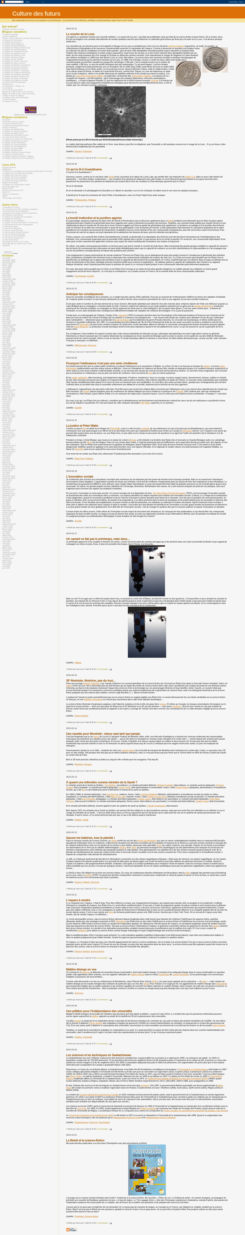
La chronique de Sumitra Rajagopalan (17, 224)
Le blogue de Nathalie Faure (14, 53)
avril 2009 (6, 338)
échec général (96, 1023)
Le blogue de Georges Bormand (15, 125)
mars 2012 (6, 402)
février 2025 (7, 562)
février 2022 (7, 549)
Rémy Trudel (124, 787)
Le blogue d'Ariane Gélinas (13, 57)
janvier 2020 (7, 528)
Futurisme (87, 151)
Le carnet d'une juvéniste (12, 90)
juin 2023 (6, 557)
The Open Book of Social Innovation (169, 493)
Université (87, 1037)
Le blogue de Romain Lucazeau (15, 141)
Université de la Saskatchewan (193, 1069)
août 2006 (6, 277)
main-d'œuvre (219, 1025)
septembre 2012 (9, 411)
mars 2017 (6, 482)
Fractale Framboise (10, 34)
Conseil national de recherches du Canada (98, 1095)
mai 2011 (6, 382)
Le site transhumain (10, 240)
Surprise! (6, 245)
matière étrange (138, 974)
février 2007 (7, 289)
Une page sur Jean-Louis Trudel (15, 242)
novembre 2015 (8, 467)
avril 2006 (6, 270)
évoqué (77, 1021)
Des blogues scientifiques (12, 215)
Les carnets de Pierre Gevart (14, 137)
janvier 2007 (7, 287)
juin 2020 (6, 534)
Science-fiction (81, 716)
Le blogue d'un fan (9, 101)
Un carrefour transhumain (12, 238)
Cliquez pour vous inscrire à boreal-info (30, 114)
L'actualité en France (10, 207)
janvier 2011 (7, 375)
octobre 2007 (7, 304)
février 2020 (7, 530)
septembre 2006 (9, 279)
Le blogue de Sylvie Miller (12, 148)
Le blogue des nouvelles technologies (17, 173)
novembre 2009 (8, 352)
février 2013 (7, 421)
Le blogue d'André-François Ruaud (16, 152)
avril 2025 (6, 566)
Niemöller (79, 449)
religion (206, 366)
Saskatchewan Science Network (160, 1118)
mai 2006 (6, 272)
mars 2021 (6, 541)
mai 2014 (6, 440)
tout (83, 790)
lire (84, 428)
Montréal (79, 764)
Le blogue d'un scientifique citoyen (16, 185)
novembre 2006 (8, 283)
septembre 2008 (9, 325)
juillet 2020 (6, 535)
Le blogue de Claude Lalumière (15, 67)
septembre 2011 (9, 390)
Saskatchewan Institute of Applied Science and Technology (174, 1079)
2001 (146, 984)
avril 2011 (6, 381)
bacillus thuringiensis (203, 306)
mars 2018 (6, 499)
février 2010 (7, 358)
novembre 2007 (8, 306)
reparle (86, 391)
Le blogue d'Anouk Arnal (12, 124)
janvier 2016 (7, 470)
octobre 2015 (7, 465)
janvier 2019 (7, 514)
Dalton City (190, 177)
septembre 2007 (9, 302)
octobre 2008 (7, 327)
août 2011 (6, 388)
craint (204, 981)
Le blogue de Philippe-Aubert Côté (16, 48)
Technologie (104, 1122)
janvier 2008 (7, 310)
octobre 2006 (7, 281)
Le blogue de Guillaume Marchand (16, 73)
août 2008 (6, 323)
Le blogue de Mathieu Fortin (13, 55)
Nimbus (122, 847)
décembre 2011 (8, 396)
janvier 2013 (7, 419)
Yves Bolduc (110, 785)
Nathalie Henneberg (93, 699)
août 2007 (6, 300)
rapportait (122, 315)
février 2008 (7, 312)
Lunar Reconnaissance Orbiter (89, 76)
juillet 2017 (6, 488)
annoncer (85, 972)
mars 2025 (6, 564)
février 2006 (7, 266)
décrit (89, 442)
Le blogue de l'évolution (12, 219)
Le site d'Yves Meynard (11, 228)
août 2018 (6, 509)
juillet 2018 (6, 507)
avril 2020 (6, 532)
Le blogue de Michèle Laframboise (16, 65)
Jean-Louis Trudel (7, 253)
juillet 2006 (6, 275)
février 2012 (7, 400)
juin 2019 (6, 518)
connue (162, 704)
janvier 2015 (7, 453)
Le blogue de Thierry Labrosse (14, 61)
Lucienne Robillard (148, 794)
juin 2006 (6, 273)
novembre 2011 (8, 394)
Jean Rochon (112, 794)
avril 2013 (6, 425)
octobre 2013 (7, 432)
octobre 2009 (7, 350)
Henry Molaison (81, 327)
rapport (88, 875)
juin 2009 (6, 342)
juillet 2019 (6, 520)
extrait (69, 686)
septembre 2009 (9, 348)
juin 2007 (6, 296)
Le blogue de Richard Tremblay (15, 78)
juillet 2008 (6, 321)
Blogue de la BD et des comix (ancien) (17, 92)
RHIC (154, 981)
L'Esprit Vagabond (9, 36)
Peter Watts (145, 403)
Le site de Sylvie (9, 99)
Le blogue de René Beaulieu (13, 46)
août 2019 (6, 522)
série (111, 912)
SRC (111, 1115)
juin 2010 (6, 365)
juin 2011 (6, 384)
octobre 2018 (7, 513)
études (216, 926)
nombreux (176, 706)
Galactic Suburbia (91, 683)
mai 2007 (6, 294)
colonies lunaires (176, 46)
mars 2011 (6, 379)
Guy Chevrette (88, 799)
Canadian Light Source (216, 1111)
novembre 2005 (8, 260)
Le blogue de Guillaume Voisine (15, 80)
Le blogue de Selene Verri (12, 154)
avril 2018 (6, 501)
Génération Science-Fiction (13, 122)
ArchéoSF (6, 120)
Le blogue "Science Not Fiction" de (20, 223)
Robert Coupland (148, 1108)
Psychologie (80, 276)
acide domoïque (122, 320)
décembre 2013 (8, 436)
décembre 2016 (8, 478)
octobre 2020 (7, 537)
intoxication (84, 324)
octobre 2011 (7, 392)
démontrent (121, 921)
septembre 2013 (9, 430)
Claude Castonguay (156, 806)
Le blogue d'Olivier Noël (12, 150)
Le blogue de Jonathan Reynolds (15, 74)
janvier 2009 (7, 333)
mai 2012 (6, 405)
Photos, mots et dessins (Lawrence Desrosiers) (21, 38)
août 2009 (6, 346)
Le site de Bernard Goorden (13, 234)
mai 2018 (6, 503)
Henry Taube (76, 1076)
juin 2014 (6, 442)
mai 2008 (6, 317)
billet (170, 221)
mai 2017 (6, 484)
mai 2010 (6, 363)
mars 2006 (6, 268)
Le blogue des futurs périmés (14, 179)
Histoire (86, 882)
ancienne (145, 1085)
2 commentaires (102, 1223)
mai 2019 (6, 516)
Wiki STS (6, 192)
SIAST (205, 1079)
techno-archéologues (146, 841)
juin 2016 (6, 474)
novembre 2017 (8, 493)
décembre (187, 431)
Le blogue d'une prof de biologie (15, 97)
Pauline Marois (182, 787)
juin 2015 (6, 461)
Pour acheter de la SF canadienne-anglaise (20, 209)
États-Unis (79, 459)
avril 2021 (6, 543)
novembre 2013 (8, 434)
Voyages (88, 764)
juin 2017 (6, 486)
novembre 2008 (8, 329)
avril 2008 (6, 315)
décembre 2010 (8, 373)
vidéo (187, 873)
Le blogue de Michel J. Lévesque (15, 71)
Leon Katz (81, 1108)
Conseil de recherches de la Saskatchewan (88, 1115)
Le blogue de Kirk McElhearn (14, 143)
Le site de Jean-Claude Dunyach (15, 232)
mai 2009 (6, 340)
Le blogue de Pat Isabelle (12, 59)
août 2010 (6, 369)
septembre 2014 (9, 446)
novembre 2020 (8, 539)
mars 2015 (6, 455)
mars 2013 (6, 423)
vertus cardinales (79, 378)
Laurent (175, 974)
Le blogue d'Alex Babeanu (13, 44)
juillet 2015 (6, 463)
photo (111, 177)
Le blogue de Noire (10, 226)
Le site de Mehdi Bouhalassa (14, 82)
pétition (95, 1016)
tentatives (82, 930)
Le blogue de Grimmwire (12, 40)
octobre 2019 (7, 526)
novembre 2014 (8, 449)
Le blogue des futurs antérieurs (15, 181)
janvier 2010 (7, 356)
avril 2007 (6, 293)
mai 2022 (6, 551)
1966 (133, 847)
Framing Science (9, 167)
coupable (145, 428)
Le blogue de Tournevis (11, 42)
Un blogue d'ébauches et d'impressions (18, 158)
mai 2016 (6, 472)
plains (96, 737)
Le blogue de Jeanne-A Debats (14, 131)
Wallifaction (6, 169)
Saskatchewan (81, 1122)
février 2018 (7, 497)
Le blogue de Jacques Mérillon (14, 145)
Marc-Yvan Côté (118, 797)
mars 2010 (6, 359)
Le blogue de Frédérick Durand (15, 52)
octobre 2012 (7, 413)
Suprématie (164, 974)
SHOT (4, 196)
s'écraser (155, 80)
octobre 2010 (7, 371)
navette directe (128, 750)
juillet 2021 (6, 547)
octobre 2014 (7, 447)
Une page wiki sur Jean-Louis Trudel (17, 244)
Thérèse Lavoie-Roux (157, 797)
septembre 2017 (9, 490)
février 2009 (7, 335)
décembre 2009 (8, 354)
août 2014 (6, 444)
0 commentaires (102, 158)
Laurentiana (7, 88)
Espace (78, 151)
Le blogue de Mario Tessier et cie (15, 76)
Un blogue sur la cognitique (13, 221)
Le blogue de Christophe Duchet (15, 135)
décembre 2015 (8, 469)
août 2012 (6, 409)
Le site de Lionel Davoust (12, 230)
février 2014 (7, 438)
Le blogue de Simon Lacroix (13, 63)
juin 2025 (6, 568)
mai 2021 (6, 545)
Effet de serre (81, 345)
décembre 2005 (8, 262)
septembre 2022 (9, 553)
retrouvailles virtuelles (141, 76)
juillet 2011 (6, 386)
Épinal (133, 440)
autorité (180, 391)
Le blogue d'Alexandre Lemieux (15, 69)
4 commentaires (102, 283)
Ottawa (78, 663)
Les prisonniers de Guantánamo (15, 211)
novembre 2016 (8, 476)
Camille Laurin (144, 799)
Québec (78, 820)
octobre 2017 (7, 491)
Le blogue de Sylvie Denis (12, 133)
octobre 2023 (7, 558)
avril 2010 (6, 361)
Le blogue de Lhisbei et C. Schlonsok (17, 139)
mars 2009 (6, 337)
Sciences (92, 345)
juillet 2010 (6, 367)
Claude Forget (202, 801)
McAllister (184, 974)
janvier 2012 (7, 398)
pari (150, 373)
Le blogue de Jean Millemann (14, 147)
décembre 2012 (8, 417)
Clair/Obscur (7, 84)
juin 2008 (6, 319)
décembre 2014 (8, 451)
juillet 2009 (6, 344)
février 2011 (7, 377)
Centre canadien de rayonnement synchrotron (184, 1111)
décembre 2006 (8, 285)
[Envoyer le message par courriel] (110, 158)
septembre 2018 (9, 511)
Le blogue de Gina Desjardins (14, 50)
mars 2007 (6, 291)
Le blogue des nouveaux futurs (14, 175)
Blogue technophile (10, 183)
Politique (92, 200)
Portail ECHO (7, 188)
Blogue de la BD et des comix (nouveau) (18, 94)
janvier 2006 (7, 264)
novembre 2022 (8, 555)
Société (90, 276)
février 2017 (7, 480)
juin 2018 (6, 505)
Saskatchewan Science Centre (127, 1118)
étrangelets (221, 984)
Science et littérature (10, 194)
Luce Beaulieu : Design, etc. (13, 86)
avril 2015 (6, 457)
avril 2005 (6, 258)
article (114, 841)
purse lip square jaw (10, 186)
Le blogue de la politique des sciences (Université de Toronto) (27, 171)
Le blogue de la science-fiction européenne (19, 213)
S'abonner (8, 252)
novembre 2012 (8, 415)
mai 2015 (6, 459)
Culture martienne (9, 127)
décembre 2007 (8, 308)
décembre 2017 (8, 495)
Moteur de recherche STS (12, 190)
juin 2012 (6, 407)
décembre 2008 (8, 331)
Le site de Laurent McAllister (13, 236)
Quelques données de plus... (14, 29)
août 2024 (6, 560)
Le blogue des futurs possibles (14, 177)
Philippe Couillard (165, 785)
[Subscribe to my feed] (2, 251)
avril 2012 (6, 403)
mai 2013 (6, 426)
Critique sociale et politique (13, 96)
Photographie (81, 200)
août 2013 (6, 428)
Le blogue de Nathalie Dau (13, 129)
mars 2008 (6, 314)
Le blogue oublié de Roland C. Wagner (18, 156)
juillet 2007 (6, 298)
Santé (85, 820)
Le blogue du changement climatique (17, 217)
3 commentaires (102, 771)
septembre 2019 (9, 524)
